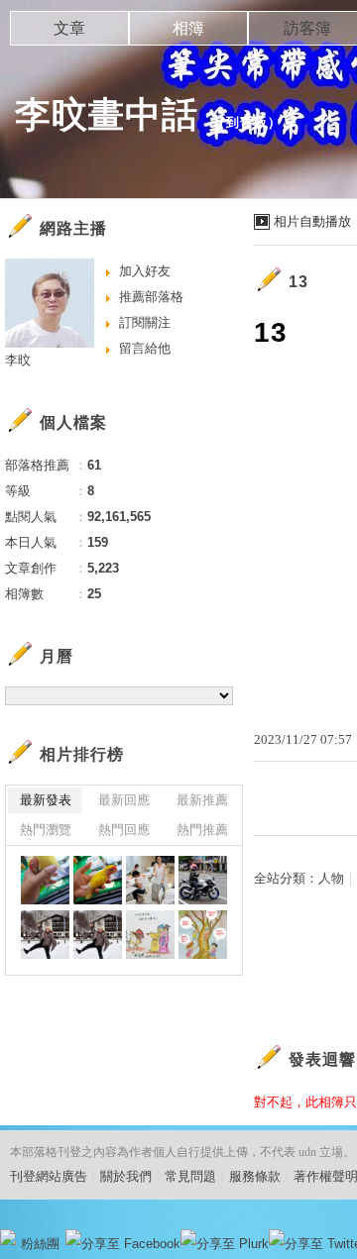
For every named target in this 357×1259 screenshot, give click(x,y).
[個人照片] (150, 880)
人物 (331, 878)
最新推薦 (202, 799)
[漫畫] (150, 934)
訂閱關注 (145, 322)
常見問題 (190, 1176)
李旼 (18, 360)
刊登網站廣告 (48, 1176)
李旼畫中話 (106, 114)
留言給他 (145, 348)
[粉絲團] (8, 1237)
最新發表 (45, 799)
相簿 (188, 28)
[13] (202, 880)
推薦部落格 (151, 296)
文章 (69, 28)
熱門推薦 (202, 829)
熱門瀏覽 (45, 829)
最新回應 (124, 799)
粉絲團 (40, 1243)
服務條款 (255, 1176)
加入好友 (145, 270)
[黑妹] (45, 880)
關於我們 (126, 1176)
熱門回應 (124, 829)
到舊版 (247, 122)
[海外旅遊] (45, 934)
